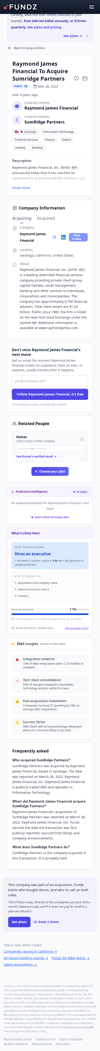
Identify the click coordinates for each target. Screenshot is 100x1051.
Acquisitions (63, 1043)
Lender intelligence (71, 1039)
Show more (21, 187)
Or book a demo (46, 922)
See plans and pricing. (44, 27)
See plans (19, 922)
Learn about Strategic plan (51, 517)
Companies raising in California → (30, 951)
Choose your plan (52, 471)
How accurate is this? (77, 628)
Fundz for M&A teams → (71, 958)
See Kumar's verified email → (36, 456)
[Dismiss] (87, 36)
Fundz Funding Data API (79, 1027)
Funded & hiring (46, 1039)
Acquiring (21, 218)
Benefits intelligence (16, 1043)
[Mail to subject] (85, 78)
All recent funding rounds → (26, 958)
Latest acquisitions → (20, 964)
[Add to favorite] (76, 78)
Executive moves (42, 1043)
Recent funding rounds (18, 1039)
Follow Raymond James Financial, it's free (50, 394)
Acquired (46, 218)
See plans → (72, 36)
